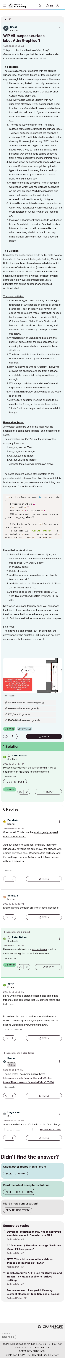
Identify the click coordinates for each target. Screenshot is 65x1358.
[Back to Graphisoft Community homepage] (18, 5)
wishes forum (39, 767)
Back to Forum (15, 1173)
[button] (6, 736)
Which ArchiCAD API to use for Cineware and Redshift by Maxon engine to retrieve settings (34, 1276)
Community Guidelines (32, 1351)
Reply (45, 736)
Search (39, 5)
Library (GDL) (24, 728)
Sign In (59, 5)
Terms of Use (41, 1347)
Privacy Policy (23, 1347)
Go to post (16, 781)
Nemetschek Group (48, 1354)
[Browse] (5, 6)
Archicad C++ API (15, 1239)
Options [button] (60, 18)
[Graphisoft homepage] (50, 1327)
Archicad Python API (17, 1298)
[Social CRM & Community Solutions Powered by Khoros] (9, 1336)
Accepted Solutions (19, 1191)
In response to (18, 932)
